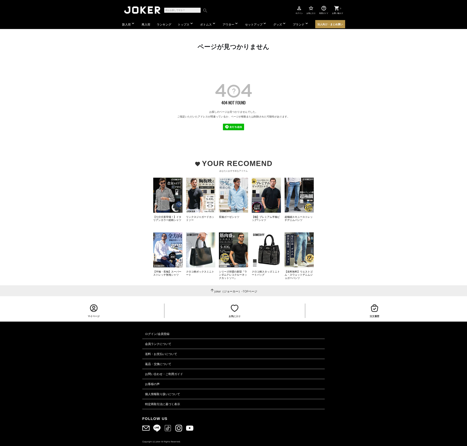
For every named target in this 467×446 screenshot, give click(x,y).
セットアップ (256, 23)
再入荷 (146, 24)
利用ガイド (323, 9)
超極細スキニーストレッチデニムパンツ (299, 218)
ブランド (301, 23)
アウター (231, 23)
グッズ (279, 23)
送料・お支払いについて (161, 354)
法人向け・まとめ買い (330, 24)
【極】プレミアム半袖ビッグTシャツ (266, 218)
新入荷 (128, 23)
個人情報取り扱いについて (162, 394)
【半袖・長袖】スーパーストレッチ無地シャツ (167, 273)
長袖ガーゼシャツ (229, 216)
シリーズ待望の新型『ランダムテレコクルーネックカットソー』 (233, 274)
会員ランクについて (158, 344)
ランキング (164, 24)
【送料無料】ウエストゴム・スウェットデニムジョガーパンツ (299, 274)
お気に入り (311, 9)
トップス (186, 23)
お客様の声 (152, 384)
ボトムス (208, 23)
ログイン (299, 9)
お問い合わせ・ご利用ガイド (164, 374)
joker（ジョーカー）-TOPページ (235, 291)
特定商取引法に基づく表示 (162, 404)
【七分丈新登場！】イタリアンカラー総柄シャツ (167, 218)
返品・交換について (158, 364)
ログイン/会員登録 (157, 334)
